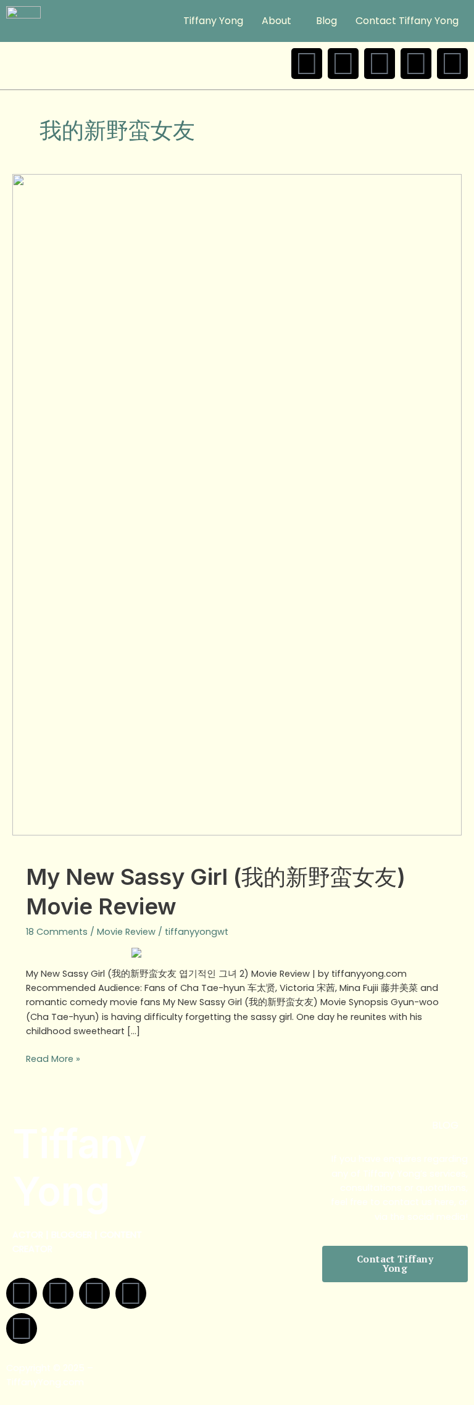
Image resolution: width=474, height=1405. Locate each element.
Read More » (53, 1058)
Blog (326, 21)
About (276, 21)
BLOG (445, 1125)
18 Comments (57, 932)
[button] (279, 21)
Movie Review (126, 932)
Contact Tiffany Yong (407, 21)
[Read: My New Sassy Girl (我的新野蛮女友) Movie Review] (237, 504)
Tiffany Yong (213, 21)
